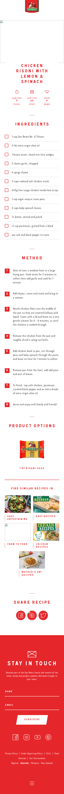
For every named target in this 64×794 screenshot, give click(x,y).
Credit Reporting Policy (32, 753)
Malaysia (35, 763)
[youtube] (37, 736)
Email (10, 705)
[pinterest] (48, 736)
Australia (25, 763)
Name (9, 692)
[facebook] (15, 736)
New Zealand (47, 763)
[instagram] (26, 736)
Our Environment (37, 758)
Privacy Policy (11, 753)
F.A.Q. (48, 753)
